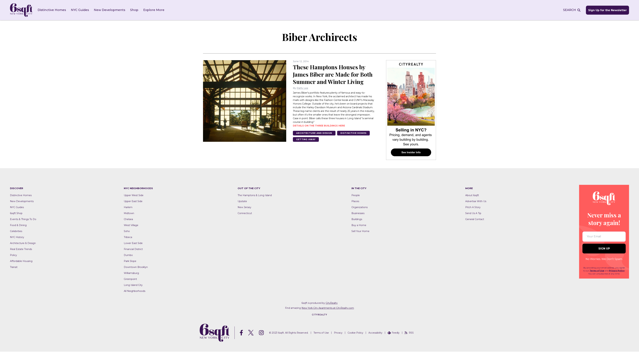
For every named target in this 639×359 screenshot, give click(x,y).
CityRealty (332, 302)
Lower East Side (133, 243)
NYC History (17, 237)
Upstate (242, 201)
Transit (13, 267)
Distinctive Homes (52, 10)
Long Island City (133, 285)
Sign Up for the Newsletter (607, 10)
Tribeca (128, 237)
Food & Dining (18, 225)
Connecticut (245, 213)
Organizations (359, 207)
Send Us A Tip (473, 213)
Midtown (129, 213)
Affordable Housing (21, 261)
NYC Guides (80, 10)
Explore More (153, 10)
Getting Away (306, 139)
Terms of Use (597, 270)
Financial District (133, 249)
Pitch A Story (473, 207)
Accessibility (375, 332)
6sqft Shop (16, 213)
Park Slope (130, 261)
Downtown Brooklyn (136, 267)
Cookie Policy (355, 332)
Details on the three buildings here (319, 125)
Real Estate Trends (21, 249)
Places (355, 201)
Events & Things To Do (23, 219)
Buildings (356, 219)
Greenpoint (130, 279)
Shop (134, 10)
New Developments (109, 10)
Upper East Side (133, 201)
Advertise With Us (475, 201)
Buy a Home (358, 225)
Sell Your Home (360, 231)
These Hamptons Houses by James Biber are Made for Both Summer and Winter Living (333, 74)
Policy (13, 255)
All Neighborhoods (134, 291)
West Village (131, 225)
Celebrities (16, 231)
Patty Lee (302, 88)
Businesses (357, 213)
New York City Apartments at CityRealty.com (328, 307)
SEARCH (569, 10)
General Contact (474, 219)
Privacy (338, 332)
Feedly (396, 332)
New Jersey (244, 207)
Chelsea (128, 219)
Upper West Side (133, 195)
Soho (127, 231)
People (355, 195)
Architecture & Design (23, 243)
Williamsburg (131, 273)
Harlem (128, 207)
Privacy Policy (617, 270)
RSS (411, 332)
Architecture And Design (314, 133)
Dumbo (128, 255)
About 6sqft (472, 195)
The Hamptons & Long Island (255, 195)
